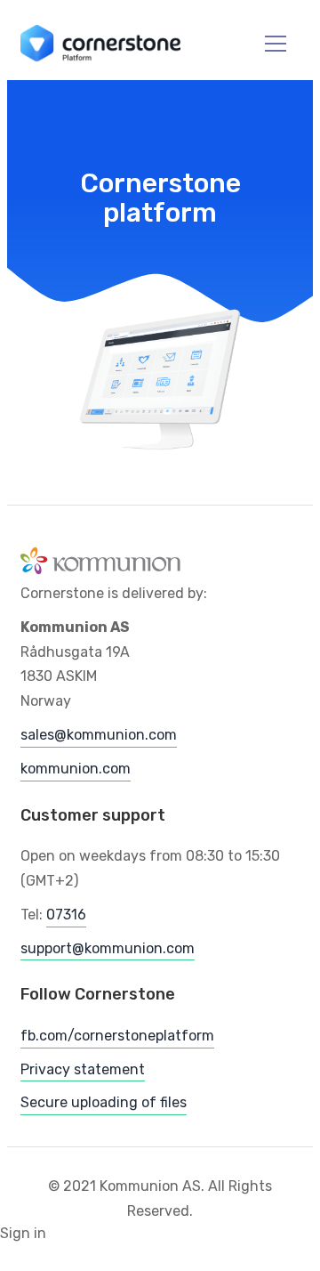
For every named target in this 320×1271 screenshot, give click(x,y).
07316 (66, 914)
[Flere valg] (294, 43)
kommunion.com (75, 768)
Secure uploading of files (103, 1102)
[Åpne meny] (265, 44)
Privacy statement (82, 1069)
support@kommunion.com (107, 948)
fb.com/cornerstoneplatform (117, 1035)
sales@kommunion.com (98, 734)
